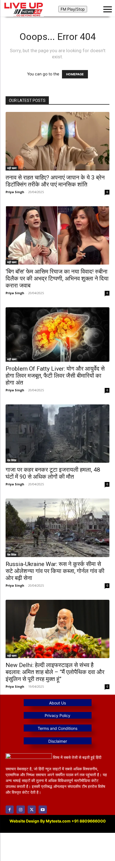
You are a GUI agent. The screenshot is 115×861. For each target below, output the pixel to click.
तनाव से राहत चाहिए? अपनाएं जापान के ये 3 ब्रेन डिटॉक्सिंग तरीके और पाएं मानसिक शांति (55, 181)
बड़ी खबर (11, 168)
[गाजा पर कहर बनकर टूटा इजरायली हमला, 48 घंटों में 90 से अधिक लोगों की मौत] (57, 433)
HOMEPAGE (75, 74)
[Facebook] (10, 809)
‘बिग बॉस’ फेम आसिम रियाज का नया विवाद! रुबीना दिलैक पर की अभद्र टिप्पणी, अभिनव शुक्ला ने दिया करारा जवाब (57, 278)
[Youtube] (43, 809)
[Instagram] (20, 809)
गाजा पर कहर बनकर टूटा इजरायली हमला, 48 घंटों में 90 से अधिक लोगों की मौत (53, 473)
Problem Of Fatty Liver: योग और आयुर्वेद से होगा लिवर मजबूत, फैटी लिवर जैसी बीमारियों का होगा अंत (55, 375)
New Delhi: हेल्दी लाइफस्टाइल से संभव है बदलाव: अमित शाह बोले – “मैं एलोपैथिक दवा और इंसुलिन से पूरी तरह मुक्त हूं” (55, 672)
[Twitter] (32, 809)
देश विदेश (11, 460)
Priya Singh (15, 192)
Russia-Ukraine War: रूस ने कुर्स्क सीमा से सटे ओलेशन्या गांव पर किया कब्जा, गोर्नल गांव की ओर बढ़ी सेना (55, 571)
